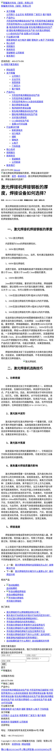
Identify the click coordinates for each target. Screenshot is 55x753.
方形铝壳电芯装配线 (44, 21)
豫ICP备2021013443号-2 (12, 749)
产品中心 (10, 18)
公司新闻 (19, 53)
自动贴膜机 (11, 588)
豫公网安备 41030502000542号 (37, 749)
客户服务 (47, 14)
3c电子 (41, 40)
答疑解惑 (10, 53)
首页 (14, 176)
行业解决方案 (12, 37)
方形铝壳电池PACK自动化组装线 (22, 24)
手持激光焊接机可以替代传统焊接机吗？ (25, 628)
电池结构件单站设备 (18, 27)
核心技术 (10, 43)
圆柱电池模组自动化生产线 (22, 30)
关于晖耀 (10, 11)
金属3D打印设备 (31, 34)
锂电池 (35, 40)
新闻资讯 (10, 49)
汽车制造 (49, 40)
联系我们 (10, 56)
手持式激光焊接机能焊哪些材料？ (22, 618)
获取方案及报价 (11, 64)
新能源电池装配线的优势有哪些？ (22, 638)
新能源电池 (11, 40)
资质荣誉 (29, 14)
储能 (29, 40)
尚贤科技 (16, 744)
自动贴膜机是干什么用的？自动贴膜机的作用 (27, 641)
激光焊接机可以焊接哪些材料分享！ (23, 612)
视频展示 (10, 46)
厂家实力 (38, 14)
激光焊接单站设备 (20, 105)
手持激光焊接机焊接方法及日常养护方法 (25, 631)
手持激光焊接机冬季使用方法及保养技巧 (25, 625)
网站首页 (10, 70)
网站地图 (26, 744)
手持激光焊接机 (13, 601)
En (2, 64)
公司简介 (10, 14)
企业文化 (19, 14)
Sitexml (17, 170)
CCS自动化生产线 (14, 34)
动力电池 (22, 40)
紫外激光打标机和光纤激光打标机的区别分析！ (28, 615)
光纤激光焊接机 (42, 30)
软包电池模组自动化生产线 (24, 111)
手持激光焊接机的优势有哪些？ (21, 622)
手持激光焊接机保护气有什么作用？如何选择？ (28, 634)
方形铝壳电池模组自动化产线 (20, 21)
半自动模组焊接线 (14, 595)
